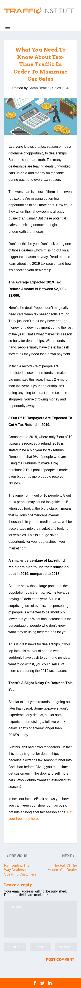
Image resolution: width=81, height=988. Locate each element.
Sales (56, 88)
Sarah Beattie (39, 88)
